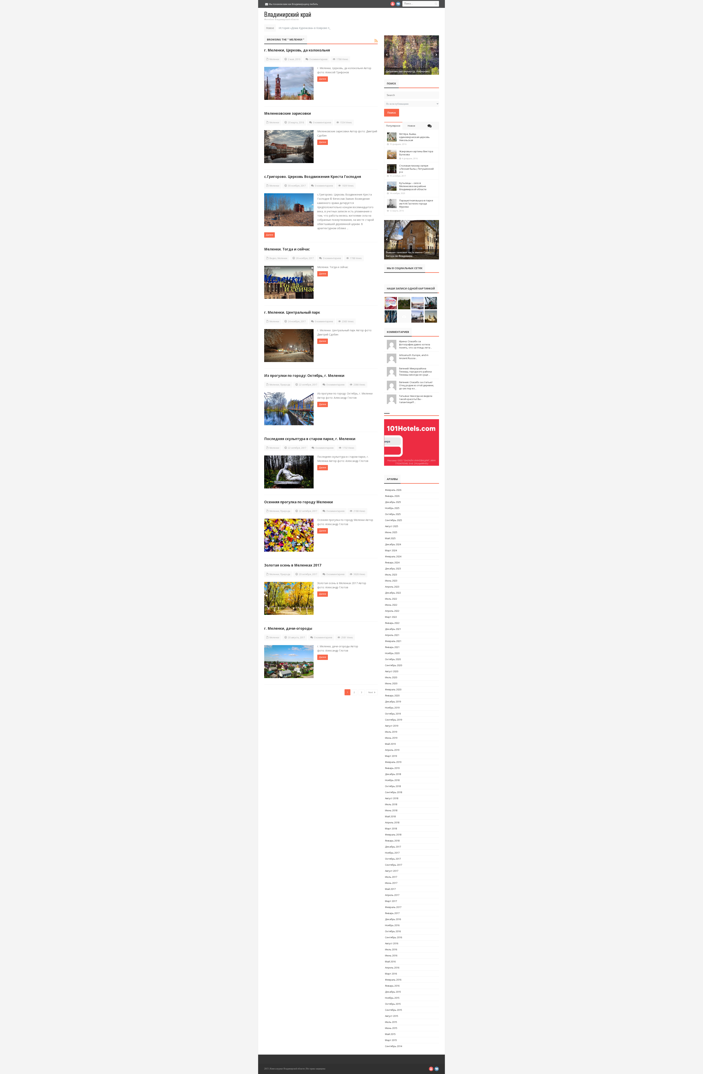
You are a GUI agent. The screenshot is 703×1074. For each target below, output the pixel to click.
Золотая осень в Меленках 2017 (292, 565)
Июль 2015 (391, 1022)
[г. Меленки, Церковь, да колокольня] (289, 83)
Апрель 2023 (392, 586)
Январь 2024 (392, 562)
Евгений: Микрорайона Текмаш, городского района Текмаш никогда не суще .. (415, 371)
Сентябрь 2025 (393, 520)
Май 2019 (390, 743)
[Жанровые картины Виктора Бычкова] (392, 154)
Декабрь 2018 (393, 774)
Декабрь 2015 (393, 991)
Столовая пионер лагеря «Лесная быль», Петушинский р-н (416, 169)
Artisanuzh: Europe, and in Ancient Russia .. (413, 356)
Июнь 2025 (391, 532)
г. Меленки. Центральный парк (292, 312)
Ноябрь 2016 (392, 925)
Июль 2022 (391, 598)
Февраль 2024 (393, 556)
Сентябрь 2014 (393, 1046)
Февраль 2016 (393, 979)
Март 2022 (391, 617)
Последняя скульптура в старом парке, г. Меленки (309, 438)
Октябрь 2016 (393, 931)
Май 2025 (390, 538)
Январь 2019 (392, 768)
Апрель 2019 (392, 750)
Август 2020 (391, 671)
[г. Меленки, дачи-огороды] (289, 661)
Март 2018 (391, 828)
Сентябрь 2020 (393, 665)
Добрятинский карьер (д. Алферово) (408, 71)
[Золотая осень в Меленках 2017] (289, 598)
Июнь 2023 (391, 580)
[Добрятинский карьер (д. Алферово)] (411, 55)
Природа (285, 384)
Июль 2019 (391, 731)
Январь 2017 (392, 913)
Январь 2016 (392, 985)
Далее (322, 78)
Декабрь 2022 (393, 592)
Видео (272, 258)
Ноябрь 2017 (392, 852)
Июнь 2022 (391, 604)
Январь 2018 (392, 840)
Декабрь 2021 (393, 629)
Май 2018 (390, 816)
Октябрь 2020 (393, 659)
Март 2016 (391, 973)
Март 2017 (391, 901)
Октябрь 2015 (393, 1003)
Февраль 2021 (393, 641)
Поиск (391, 112)
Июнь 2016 (391, 955)
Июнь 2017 (391, 883)
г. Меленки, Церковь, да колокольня (297, 50)
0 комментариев (318, 59)
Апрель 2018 (392, 822)
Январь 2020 (392, 695)
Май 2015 (390, 1034)
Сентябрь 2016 (393, 937)
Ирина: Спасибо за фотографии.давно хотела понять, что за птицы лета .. (415, 344)
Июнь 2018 (391, 810)
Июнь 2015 (391, 1028)
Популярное (393, 125)
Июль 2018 (391, 804)
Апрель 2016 (392, 967)
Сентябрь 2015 (393, 1010)
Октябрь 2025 (393, 514)
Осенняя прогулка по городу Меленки (298, 502)
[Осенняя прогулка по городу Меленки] (289, 535)
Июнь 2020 (391, 683)
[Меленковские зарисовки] (289, 146)
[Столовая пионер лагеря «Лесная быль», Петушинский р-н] (392, 168)
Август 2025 (391, 526)
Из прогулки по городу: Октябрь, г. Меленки (304, 375)
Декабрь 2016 (393, 919)
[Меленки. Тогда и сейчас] (289, 282)
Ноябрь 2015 (392, 997)
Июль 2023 (391, 574)
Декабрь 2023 (393, 568)
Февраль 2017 (393, 907)
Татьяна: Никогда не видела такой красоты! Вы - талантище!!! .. (415, 399)
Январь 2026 (392, 496)
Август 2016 (391, 943)
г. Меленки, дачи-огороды (288, 628)
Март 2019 (391, 756)
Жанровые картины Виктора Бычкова (416, 153)
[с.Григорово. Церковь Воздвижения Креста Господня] (289, 209)
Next (370, 692)
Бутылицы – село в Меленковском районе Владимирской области (412, 186)
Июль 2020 (391, 677)
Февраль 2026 (393, 490)
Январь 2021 (392, 647)
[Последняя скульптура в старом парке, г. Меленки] (289, 471)
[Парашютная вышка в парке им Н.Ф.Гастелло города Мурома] (392, 203)
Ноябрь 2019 (392, 707)
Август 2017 (391, 870)
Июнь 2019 (391, 737)
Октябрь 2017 (393, 858)
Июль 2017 (391, 877)
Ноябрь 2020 (392, 653)
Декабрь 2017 (393, 846)
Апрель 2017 (392, 895)
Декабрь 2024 (393, 544)
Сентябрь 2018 (393, 792)
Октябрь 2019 (393, 713)
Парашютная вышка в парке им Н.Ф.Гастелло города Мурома (416, 203)
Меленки (274, 59)
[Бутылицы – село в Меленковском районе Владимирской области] (392, 186)
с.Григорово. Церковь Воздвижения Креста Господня (312, 176)
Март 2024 (391, 550)
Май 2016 (390, 961)
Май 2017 (390, 889)
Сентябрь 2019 (393, 719)
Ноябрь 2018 (392, 780)
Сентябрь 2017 (393, 864)
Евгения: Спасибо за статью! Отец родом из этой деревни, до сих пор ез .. (416, 385)
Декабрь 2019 (393, 701)
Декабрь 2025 (393, 502)
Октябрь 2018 (393, 786)
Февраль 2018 (393, 834)
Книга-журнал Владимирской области (287, 1068)
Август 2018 (391, 798)
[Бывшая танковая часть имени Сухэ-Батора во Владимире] (411, 239)
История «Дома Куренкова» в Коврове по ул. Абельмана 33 (316, 28)
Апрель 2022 (392, 610)
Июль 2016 (391, 949)
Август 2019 (391, 725)
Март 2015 (391, 1040)
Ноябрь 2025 (392, 508)
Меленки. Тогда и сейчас (287, 249)
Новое (411, 125)
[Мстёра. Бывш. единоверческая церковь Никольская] (392, 137)
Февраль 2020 (393, 689)
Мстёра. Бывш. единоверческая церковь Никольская (414, 137)
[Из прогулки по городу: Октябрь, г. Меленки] (289, 408)
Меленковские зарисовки (287, 113)
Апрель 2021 (392, 635)
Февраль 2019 (393, 762)
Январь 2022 (392, 623)
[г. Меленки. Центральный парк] (289, 345)
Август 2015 (391, 1016)
